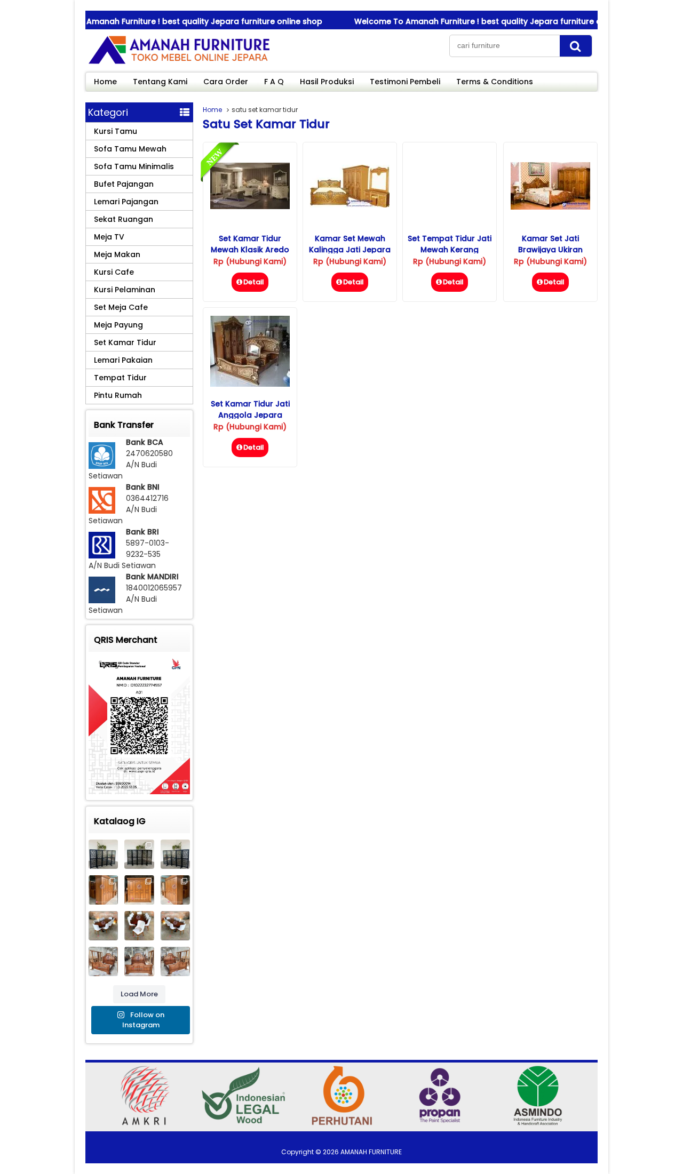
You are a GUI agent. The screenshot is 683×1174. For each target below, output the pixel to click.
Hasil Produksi (327, 81)
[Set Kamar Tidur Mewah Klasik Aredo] (250, 206)
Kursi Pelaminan (124, 289)
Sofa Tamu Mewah (130, 148)
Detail (253, 282)
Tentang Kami (160, 81)
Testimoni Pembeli (405, 81)
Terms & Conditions (494, 81)
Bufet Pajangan (124, 184)
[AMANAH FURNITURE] (178, 63)
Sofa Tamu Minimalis (134, 166)
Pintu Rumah (118, 395)
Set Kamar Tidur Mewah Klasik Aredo (250, 244)
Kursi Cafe (114, 272)
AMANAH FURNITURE (371, 1151)
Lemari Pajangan (126, 201)
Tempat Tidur (120, 377)
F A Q (274, 81)
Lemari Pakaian (123, 360)
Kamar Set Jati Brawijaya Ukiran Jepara (550, 249)
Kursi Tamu (115, 131)
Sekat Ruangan (123, 219)
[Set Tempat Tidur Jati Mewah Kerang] (449, 223)
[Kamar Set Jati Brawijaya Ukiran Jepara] (550, 207)
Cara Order (225, 81)
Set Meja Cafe (121, 307)
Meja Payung (118, 325)
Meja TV (109, 236)
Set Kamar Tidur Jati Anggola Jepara (250, 409)
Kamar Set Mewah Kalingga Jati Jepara (350, 244)
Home (105, 81)
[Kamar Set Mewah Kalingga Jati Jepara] (350, 204)
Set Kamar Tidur (125, 342)
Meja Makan (117, 254)
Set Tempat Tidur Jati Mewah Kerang (449, 244)
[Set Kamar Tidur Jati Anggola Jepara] (250, 384)
